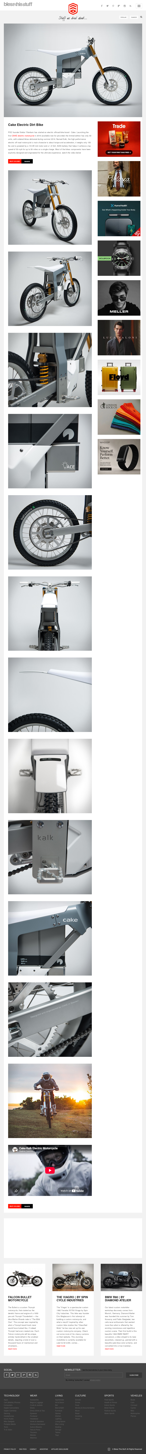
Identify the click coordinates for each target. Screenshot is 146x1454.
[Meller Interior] (119, 298)
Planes (133, 1416)
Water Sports (109, 1413)
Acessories (34, 1399)
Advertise (44, 1449)
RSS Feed (23, 1449)
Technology (12, 1395)
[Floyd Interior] (119, 377)
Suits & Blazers (36, 1427)
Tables (57, 1432)
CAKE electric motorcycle (23, 135)
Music (77, 1410)
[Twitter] (107, 6)
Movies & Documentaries (85, 1407)
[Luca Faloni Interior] (119, 337)
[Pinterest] (113, 6)
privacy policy (95, 1380)
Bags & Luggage (36, 1402)
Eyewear (33, 1413)
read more (12, 1348)
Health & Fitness (110, 1402)
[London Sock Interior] (119, 417)
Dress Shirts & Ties (37, 1410)
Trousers (33, 1432)
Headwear (34, 1418)
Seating (58, 1427)
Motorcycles (135, 1413)
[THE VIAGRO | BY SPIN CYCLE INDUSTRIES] (73, 1277)
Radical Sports (110, 1410)
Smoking (78, 1416)
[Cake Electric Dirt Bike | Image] (73, 70)
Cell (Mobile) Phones (12, 1402)
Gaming (7, 1413)
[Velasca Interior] (119, 179)
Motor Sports (109, 1407)
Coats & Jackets (36, 1405)
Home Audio (9, 1418)
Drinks (77, 1402)
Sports (109, 1395)
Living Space (60, 1421)
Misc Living (59, 1424)
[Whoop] (119, 456)
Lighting (58, 1418)
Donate (78, 1399)
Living (59, 1395)
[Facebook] (101, 6)
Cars (132, 1402)
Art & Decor (59, 1402)
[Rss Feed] (130, 6)
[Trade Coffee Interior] (119, 139)
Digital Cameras (10, 1410)
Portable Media (10, 1424)
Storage (58, 1429)
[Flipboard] (118, 6)
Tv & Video (8, 1429)
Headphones (9, 1416)
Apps (6, 1399)
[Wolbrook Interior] (119, 258)
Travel (77, 1418)
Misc (132, 1410)
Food (77, 1405)
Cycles (133, 1407)
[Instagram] (124, 6)
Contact (33, 1449)
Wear (33, 1395)
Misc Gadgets (9, 1421)
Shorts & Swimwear (37, 1424)
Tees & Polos (35, 1429)
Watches (33, 1437)
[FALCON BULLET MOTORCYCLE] (24, 1277)
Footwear (33, 1416)
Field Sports (109, 1399)
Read (77, 1413)
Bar (56, 1405)
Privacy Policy (10, 1449)
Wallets (33, 1435)
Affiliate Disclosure (59, 1449)
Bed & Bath (59, 1407)
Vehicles (136, 1395)
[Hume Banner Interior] (119, 218)
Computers (8, 1405)
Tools (6, 1427)
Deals (32, 1407)
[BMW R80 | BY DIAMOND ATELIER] (121, 1277)
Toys (57, 1435)
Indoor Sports (109, 1405)
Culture (80, 1395)
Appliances (59, 1399)
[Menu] (139, 6)
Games (58, 1413)
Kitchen (58, 1416)
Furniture (58, 1410)
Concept (134, 1405)
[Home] (73, 8)
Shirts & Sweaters (37, 1421)
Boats (133, 1399)
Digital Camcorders (11, 1407)
